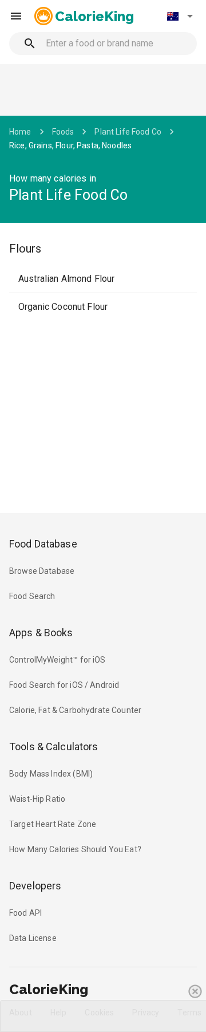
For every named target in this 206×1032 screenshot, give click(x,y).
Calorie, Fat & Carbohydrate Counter (75, 710)
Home (20, 131)
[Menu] (16, 16)
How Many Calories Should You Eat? (75, 849)
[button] (180, 16)
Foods (63, 131)
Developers (35, 886)
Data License (33, 938)
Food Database (43, 544)
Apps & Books (41, 633)
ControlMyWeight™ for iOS (57, 659)
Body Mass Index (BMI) (51, 773)
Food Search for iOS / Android (64, 685)
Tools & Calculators (53, 746)
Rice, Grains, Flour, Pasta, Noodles (70, 145)
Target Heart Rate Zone (52, 824)
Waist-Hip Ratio (37, 798)
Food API (25, 912)
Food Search (32, 596)
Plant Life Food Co (127, 131)
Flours (25, 248)
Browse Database (41, 571)
